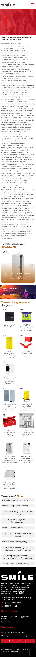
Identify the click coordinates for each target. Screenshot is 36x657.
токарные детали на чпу (12, 527)
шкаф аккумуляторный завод (15, 500)
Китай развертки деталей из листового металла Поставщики (18, 556)
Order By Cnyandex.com (9, 651)
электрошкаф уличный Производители (18, 520)
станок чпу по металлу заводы (15, 541)
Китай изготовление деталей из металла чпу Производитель (18, 548)
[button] (31, 266)
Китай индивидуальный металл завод (18, 512)
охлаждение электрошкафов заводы (18, 534)
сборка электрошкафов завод (15, 505)
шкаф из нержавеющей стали (15, 564)
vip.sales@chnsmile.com (12, 603)
